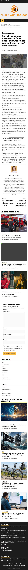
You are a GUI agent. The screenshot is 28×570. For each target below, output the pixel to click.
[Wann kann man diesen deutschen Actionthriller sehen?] (14, 280)
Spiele (3, 451)
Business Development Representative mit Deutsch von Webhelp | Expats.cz (8, 202)
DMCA (3, 391)
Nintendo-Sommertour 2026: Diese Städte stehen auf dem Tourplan (12, 236)
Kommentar (6, 311)
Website (5, 340)
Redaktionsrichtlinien (6, 393)
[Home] (2, 21)
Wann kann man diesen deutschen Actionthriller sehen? (11, 293)
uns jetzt (9, 560)
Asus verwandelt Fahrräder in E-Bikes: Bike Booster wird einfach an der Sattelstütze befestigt (13, 485)
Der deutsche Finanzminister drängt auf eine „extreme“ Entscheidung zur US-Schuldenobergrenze (20, 203)
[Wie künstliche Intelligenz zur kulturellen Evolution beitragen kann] (14, 412)
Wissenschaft (5, 370)
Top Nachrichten (5, 364)
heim (3, 362)
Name (5, 329)
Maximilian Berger (14, 239)
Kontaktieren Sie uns (6, 379)
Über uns (4, 387)
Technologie (4, 372)
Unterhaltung (4, 30)
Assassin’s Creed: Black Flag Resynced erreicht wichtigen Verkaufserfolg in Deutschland (13, 455)
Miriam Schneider (13, 50)
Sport (3, 374)
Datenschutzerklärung (6, 395)
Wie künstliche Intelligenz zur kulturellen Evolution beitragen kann (14, 425)
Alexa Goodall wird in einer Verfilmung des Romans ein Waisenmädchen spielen (13, 265)
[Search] (26, 20)
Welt (3, 366)
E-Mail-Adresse (7, 334)
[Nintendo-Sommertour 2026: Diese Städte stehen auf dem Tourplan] (14, 223)
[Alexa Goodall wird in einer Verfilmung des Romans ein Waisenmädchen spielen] (14, 252)
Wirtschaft (4, 368)
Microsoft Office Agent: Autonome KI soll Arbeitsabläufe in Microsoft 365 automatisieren (13, 515)
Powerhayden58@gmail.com (17, 559)
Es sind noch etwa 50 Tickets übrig (12, 153)
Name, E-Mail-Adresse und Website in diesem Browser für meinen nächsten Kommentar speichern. (13, 348)
